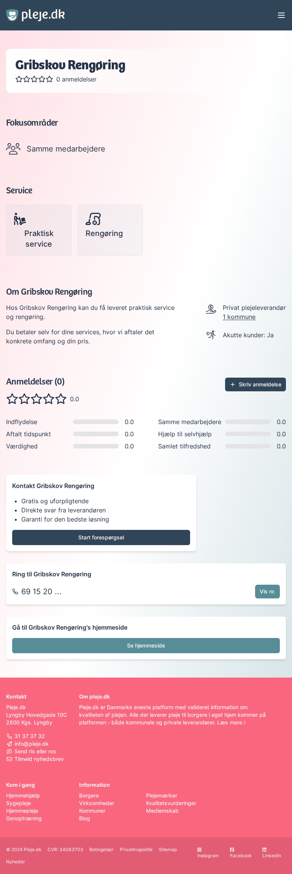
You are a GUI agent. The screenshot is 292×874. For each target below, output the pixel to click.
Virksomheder (96, 803)
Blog (84, 818)
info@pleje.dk (31, 743)
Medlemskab (162, 810)
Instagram (208, 855)
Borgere (89, 795)
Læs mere (229, 722)
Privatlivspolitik (136, 849)
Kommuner (92, 810)
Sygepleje (18, 803)
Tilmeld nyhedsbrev (39, 759)
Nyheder (15, 861)
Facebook (241, 855)
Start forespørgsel (101, 537)
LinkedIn (271, 855)
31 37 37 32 (29, 736)
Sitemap (168, 849)
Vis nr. (267, 591)
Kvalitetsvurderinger (171, 803)
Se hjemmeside (146, 645)
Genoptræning (24, 818)
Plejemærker (161, 795)
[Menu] (281, 15)
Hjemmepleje (22, 810)
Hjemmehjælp (23, 795)
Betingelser (101, 849)
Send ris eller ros (35, 751)
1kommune (239, 317)
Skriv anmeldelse (260, 384)
